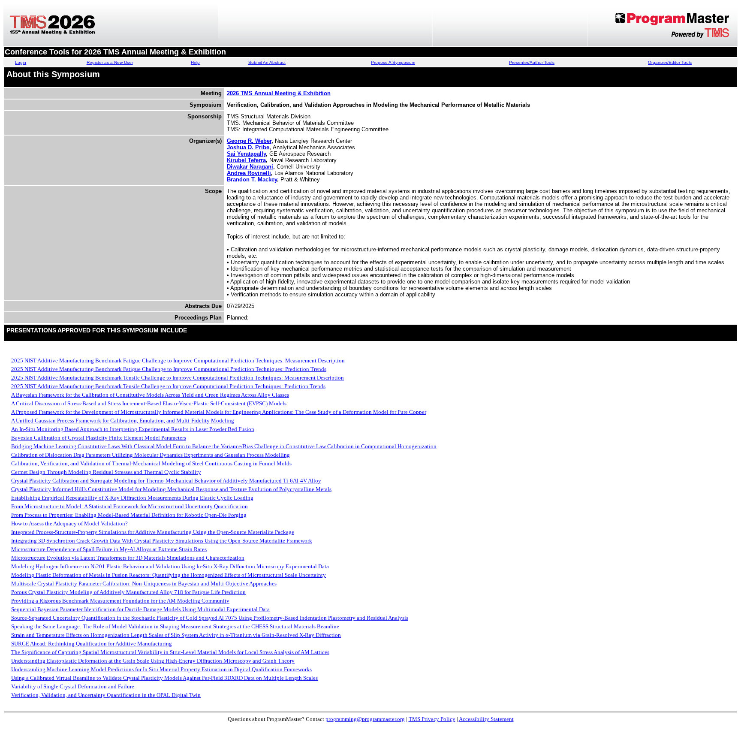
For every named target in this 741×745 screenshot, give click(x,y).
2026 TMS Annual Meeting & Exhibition (279, 93)
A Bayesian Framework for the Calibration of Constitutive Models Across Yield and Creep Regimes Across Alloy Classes (150, 395)
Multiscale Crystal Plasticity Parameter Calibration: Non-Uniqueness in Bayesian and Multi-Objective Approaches (144, 583)
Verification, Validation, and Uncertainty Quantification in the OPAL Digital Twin (106, 695)
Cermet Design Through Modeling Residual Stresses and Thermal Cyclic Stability (106, 472)
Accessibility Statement (486, 719)
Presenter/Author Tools (531, 62)
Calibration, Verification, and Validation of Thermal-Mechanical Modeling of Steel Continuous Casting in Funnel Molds (151, 463)
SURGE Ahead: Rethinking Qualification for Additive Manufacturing (91, 643)
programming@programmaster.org (365, 719)
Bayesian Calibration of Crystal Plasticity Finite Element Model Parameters (98, 437)
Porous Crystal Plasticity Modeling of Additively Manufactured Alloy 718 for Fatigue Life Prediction (128, 592)
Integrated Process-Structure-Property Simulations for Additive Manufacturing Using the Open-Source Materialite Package (152, 532)
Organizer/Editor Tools (670, 62)
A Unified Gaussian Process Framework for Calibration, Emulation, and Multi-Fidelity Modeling (122, 420)
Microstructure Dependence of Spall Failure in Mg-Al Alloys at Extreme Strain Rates (109, 549)
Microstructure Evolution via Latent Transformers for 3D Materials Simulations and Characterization (127, 558)
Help (195, 62)
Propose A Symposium (393, 62)
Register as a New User (110, 62)
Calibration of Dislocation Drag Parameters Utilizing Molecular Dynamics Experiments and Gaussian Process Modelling (150, 455)
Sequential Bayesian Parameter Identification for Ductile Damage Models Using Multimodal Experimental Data (140, 609)
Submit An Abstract (267, 62)
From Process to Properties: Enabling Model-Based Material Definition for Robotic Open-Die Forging (129, 515)
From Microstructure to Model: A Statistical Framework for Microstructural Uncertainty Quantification (129, 506)
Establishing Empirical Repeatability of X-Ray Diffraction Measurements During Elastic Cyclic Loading (132, 498)
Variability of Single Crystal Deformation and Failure (72, 686)
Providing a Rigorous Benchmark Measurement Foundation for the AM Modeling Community (120, 600)
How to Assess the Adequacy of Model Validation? (69, 523)
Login (20, 62)
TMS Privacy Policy (432, 719)
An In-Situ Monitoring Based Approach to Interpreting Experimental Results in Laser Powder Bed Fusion (132, 429)
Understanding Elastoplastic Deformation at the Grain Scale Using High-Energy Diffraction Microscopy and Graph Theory (153, 661)
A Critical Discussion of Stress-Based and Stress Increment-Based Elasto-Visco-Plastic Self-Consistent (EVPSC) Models (148, 403)
